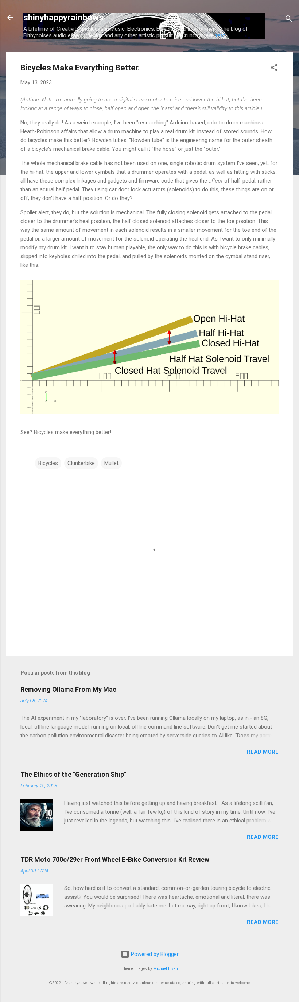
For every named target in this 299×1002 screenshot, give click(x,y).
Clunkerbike (81, 463)
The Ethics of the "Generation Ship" (73, 774)
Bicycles (48, 463)
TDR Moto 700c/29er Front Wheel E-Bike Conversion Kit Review (114, 859)
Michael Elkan (165, 968)
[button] (274, 68)
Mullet (111, 463)
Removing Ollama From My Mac (68, 689)
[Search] (288, 20)
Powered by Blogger (154, 954)
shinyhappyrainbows (63, 17)
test (220, 35)
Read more (263, 752)
